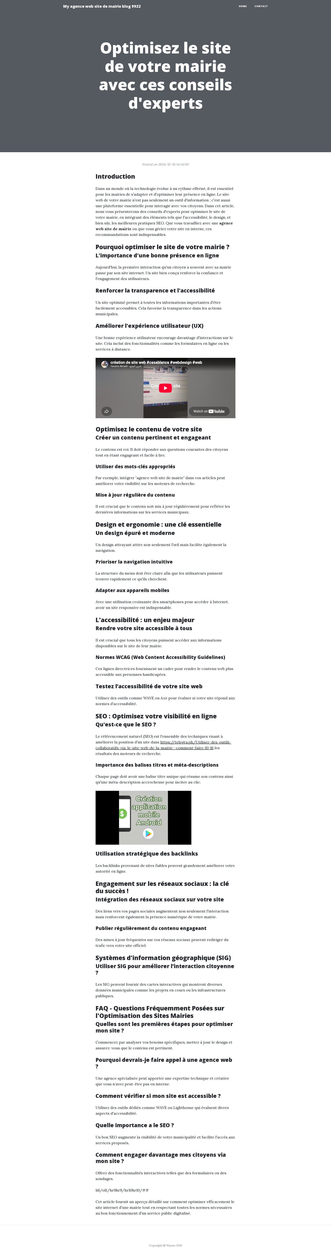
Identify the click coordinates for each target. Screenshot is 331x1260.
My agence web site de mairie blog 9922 (102, 6)
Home (243, 6)
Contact (261, 6)
